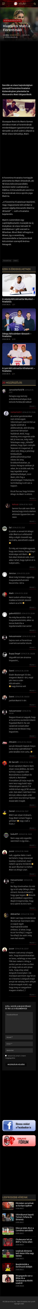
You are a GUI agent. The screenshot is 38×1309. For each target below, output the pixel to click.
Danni (11, 671)
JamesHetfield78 (16, 390)
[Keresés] (34, 3)
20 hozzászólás (11, 37)
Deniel (12, 811)
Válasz (32, 406)
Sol (10, 527)
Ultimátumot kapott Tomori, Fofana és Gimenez (25, 1217)
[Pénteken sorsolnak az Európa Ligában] (8, 1206)
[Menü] (3, 3)
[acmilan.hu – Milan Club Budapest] (20, 3)
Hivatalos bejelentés (12, 21)
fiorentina (7, 261)
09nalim (13, 742)
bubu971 (14, 834)
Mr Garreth (14, 762)
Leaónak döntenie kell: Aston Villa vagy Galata (25, 1253)
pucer (11, 851)
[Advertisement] (19, 62)
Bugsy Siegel (14, 654)
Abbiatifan (15, 914)
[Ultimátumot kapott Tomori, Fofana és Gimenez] (8, 1217)
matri (16, 261)
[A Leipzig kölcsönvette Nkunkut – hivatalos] (19, 285)
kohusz (15, 504)
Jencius (12, 573)
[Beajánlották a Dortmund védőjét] (8, 1267)
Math (11, 593)
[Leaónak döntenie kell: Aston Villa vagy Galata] (8, 1254)
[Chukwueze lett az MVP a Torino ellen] (8, 1242)
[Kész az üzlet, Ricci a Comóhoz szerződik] (8, 1231)
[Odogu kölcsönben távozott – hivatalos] (19, 319)
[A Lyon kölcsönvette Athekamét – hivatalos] (19, 354)
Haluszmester (15, 636)
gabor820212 (15, 613)
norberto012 (14, 35)
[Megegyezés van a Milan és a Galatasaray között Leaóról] (8, 1278)
